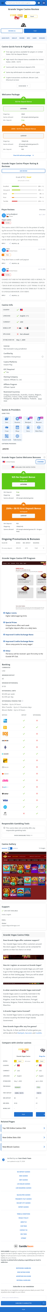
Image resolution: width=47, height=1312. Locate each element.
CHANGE (40, 462)
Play (23, 1309)
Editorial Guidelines (23, 1280)
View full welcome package (22, 155)
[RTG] (5, 448)
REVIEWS (21, 38)
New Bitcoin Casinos (11, 1147)
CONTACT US (23, 1230)
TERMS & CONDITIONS (23, 1214)
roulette (39, 1033)
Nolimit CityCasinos (23, 1203)
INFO (28, 38)
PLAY (35, 31)
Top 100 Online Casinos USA (14, 1128)
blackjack (20, 1033)
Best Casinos (23, 1180)
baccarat (28, 1033)
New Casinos (23, 1176)
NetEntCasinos (23, 1207)
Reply (3, 243)
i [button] (44, 457)
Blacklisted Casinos (23, 1195)
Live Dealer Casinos (23, 1184)
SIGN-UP (14, 38)
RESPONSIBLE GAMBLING (23, 1268)
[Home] (2, 3)
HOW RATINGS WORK (23, 1272)
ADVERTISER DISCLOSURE (23, 1276)
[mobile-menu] (44, 3)
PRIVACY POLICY (23, 1218)
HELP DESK (23, 1234)
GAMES (35, 38)
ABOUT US (24, 1222)
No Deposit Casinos (23, 1172)
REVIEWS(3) (11, 31)
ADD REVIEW (23, 171)
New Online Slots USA (12, 1137)
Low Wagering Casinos (23, 1188)
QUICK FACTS (5, 38)
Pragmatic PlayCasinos (23, 1199)
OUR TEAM (23, 1226)
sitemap (23, 1238)
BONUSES (42, 38)
